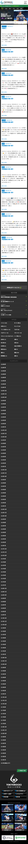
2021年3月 (3, 578)
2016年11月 (3, 730)
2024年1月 (3, 466)
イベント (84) (4, 323)
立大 (14, 8)
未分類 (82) (3, 346)
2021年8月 (3, 562)
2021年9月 (3, 558)
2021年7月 (3, 565)
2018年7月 (3, 674)
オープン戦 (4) (17, 323)
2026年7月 (3, 367)
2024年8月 (3, 443)
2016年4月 (3, 750)
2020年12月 (3, 588)
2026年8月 (3, 364)
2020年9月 (3, 598)
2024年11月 (3, 433)
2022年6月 (3, 529)
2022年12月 (3, 509)
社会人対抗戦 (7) (18, 346)
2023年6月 (3, 489)
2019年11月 (3, 621)
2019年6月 (3, 637)
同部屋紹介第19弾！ (8, 145)
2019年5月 (3, 641)
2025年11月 (3, 394)
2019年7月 (3, 634)
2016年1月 (3, 759)
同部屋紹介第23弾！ (8, 52)
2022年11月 (3, 512)
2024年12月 (3, 430)
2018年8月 (3, 670)
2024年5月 (3, 453)
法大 (6, 8)
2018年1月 (3, 693)
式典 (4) (16, 339)
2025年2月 (3, 423)
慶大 (21, 8)
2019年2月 (3, 651)
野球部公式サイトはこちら (13, 287)
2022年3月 (3, 539)
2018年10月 (3, 664)
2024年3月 (3, 459)
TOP (3, 22)
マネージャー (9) (18, 332)
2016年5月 (3, 746)
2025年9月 (3, 400)
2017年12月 (3, 697)
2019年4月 (3, 644)
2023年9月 (3, 479)
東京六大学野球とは (20, 791)
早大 (18, 8)
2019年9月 (3, 628)
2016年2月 (3, 756)
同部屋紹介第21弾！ (8, 98)
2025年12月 (3, 390)
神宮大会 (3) (3, 349)
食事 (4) (16, 355)
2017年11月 (3, 700)
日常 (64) (16, 342)
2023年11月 (3, 473)
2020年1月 (3, 614)
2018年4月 (3, 684)
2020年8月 (3, 601)
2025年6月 (3, 410)
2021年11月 (3, 552)
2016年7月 (3, 743)
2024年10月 (3, 436)
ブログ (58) (16, 329)
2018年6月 (3, 677)
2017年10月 (3, 703)
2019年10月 (3, 624)
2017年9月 (3, 707)
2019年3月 (3, 647)
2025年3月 (3, 420)
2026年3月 (3, 380)
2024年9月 (3, 440)
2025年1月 (3, 427)
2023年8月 (3, 483)
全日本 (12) (3, 339)
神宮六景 (17, 797)
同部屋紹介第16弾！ (8, 216)
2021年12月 (3, 548)
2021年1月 (3, 585)
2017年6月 (3, 717)
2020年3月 (3, 608)
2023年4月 (3, 496)
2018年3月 (3, 687)
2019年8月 (3, 631)
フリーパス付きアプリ (6, 6)
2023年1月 (3, 506)
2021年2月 (3, 581)
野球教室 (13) (4, 355)
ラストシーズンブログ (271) (7, 336)
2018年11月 (3, 661)
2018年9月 (3, 667)
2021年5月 (3, 572)
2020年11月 (3, 591)
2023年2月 (3, 502)
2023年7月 (3, 486)
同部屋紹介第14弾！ (8, 263)
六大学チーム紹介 (6, 794)
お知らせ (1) (3, 326)
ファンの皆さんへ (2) (5, 329)
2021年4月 (3, 575)
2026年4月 (3, 377)
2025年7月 (3, 407)
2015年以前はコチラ (5, 763)
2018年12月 (3, 657)
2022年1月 (3, 545)
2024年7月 (3, 446)
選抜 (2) (2, 352)
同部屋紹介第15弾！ (8, 239)
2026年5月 (3, 374)
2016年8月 (3, 740)
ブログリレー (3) (4, 332)
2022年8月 (3, 522)
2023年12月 (3, 469)
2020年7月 (3, 604)
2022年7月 (3, 525)
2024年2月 (3, 463)
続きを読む (4, 45)
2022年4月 (3, 535)
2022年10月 (3, 515)
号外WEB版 (5, 797)
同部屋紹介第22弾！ (8, 75)
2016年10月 (3, 733)
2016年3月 (3, 753)
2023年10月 (3, 476)
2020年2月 (3, 611)
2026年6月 (3, 370)
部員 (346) (16, 352)
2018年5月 (3, 680)
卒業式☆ (4, 28)
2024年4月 (3, 456)
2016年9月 (3, 736)
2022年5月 (3, 532)
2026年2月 (3, 384)
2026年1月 (3, 387)
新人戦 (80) (3, 342)
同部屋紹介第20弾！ (8, 122)
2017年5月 (3, 720)
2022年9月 (3, 519)
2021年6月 (3, 568)
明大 (2, 8)
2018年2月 (3, 690)
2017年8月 (3, 710)
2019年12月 (3, 618)
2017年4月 (3, 723)
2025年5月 (3, 413)
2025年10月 (3, 397)
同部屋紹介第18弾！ (8, 169)
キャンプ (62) (17, 326)
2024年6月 (3, 450)
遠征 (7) (16, 349)
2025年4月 (3, 417)
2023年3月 (3, 499)
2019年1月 (3, 654)
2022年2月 (3, 542)
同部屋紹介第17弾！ (8, 192)
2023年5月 (3, 492)
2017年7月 (3, 713)
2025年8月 (3, 403)
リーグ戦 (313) (17, 336)
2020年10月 (3, 595)
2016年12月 (3, 726)
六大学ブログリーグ (7, 791)
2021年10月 (3, 555)
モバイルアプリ (19, 794)
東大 (10, 8)
